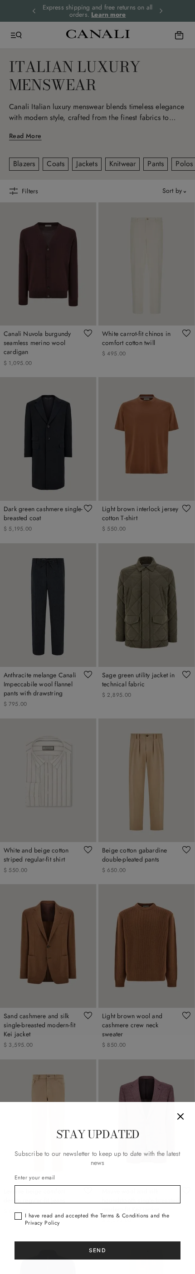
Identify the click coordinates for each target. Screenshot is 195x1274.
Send (97, 1250)
